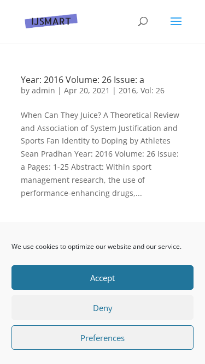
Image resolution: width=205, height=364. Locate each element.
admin (43, 90)
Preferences (102, 337)
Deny (103, 307)
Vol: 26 (152, 90)
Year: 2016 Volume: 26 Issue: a (82, 80)
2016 (127, 90)
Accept (102, 277)
